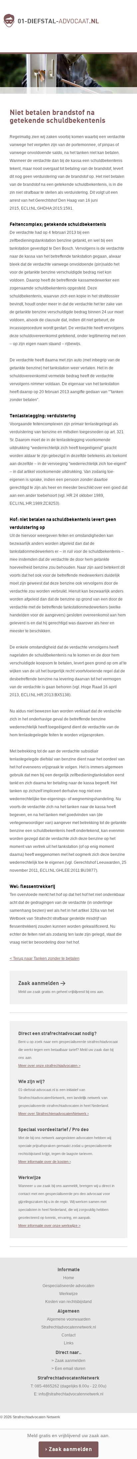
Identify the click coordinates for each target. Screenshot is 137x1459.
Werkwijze (68, 1293)
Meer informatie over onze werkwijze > (49, 1225)
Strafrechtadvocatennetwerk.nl (68, 1327)
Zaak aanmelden (70, 1449)
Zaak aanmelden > (42, 983)
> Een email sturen (68, 1368)
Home (68, 1278)
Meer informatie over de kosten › (44, 1162)
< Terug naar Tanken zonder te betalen (44, 958)
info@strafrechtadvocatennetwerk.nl (71, 1394)
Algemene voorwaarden (68, 1319)
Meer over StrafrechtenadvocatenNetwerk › (53, 1114)
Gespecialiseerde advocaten (68, 1285)
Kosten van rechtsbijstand (68, 1301)
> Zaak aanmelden (68, 1360)
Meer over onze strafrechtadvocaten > (49, 1066)
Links (68, 1343)
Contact (68, 1335)
